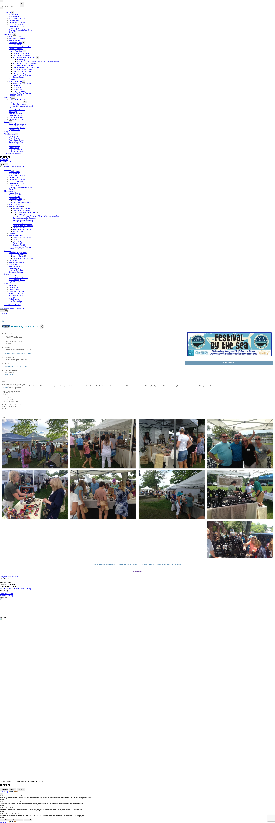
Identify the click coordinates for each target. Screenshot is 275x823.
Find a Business (14, 299)
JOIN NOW (4, 160)
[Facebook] (1, 158)
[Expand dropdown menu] (13, 170)
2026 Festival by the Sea (17, 280)
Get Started (17, 239)
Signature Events (14, 282)
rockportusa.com (14, 297)
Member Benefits (14, 197)
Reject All (13, 789)
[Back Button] (3, 321)
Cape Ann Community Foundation (20, 187)
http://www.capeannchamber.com (16, 366)
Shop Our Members (19, 256)
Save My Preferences (15, 820)
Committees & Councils (17, 179)
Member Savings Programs (22, 247)
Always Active (20, 796)
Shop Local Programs (16, 255)
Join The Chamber (176, 564)
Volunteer (12, 233)
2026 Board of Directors (17, 175)
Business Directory (99, 564)
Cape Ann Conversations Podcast (20, 202)
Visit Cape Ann (9, 285)
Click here (5, 388)
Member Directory (15, 193)
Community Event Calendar (18, 278)
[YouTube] (9, 158)
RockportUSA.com (6, 594)
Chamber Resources (15, 268)
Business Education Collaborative (24, 212)
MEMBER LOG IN (7, 162)
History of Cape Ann (16, 293)
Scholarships (21, 214)
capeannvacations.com (16, 295)
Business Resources (15, 266)
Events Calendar (121, 564)
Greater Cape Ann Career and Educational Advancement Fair (38, 216)
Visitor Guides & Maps (16, 291)
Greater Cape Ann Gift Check (23, 258)
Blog (6, 283)
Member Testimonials (16, 204)
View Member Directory (12, 305)
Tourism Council (18, 231)
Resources (7, 251)
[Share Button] (42, 326)
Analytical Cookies (8, 808)
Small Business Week (16, 181)
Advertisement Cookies (10, 814)
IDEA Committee (19, 228)
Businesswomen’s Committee (23, 220)
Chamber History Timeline (18, 183)
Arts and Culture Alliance (21, 210)
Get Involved (17, 243)
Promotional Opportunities (22, 237)
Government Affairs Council (22, 224)
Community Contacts (16, 272)
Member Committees (16, 206)
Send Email (9, 374)
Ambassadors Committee (21, 208)
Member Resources (15, 235)
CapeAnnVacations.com (8, 592)
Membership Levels (15, 199)
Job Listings (13, 264)
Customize (4, 789)
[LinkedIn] (6, 158)
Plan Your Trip (13, 287)
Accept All (21, 789)
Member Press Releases (17, 262)
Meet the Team (14, 174)
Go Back (4, 314)
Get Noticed (17, 241)
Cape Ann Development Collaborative (26, 222)
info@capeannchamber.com (9, 577)
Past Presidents (14, 177)
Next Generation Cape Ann (22, 229)
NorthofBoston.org (6, 596)
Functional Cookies (8, 802)
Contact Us (12, 189)
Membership (8, 191)
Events (6, 274)
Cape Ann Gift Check (16, 303)
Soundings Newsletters (16, 270)
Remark (18, 802)
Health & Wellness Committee (23, 226)
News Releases (110, 564)
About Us (7, 170)
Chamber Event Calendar (17, 276)
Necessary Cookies (8, 796)
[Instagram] (4, 158)
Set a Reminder (229, 363)
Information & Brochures (162, 564)
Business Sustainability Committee (24, 218)
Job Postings (143, 564)
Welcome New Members (17, 195)
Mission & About (14, 172)
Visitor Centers (14, 185)
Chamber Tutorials (19, 245)
